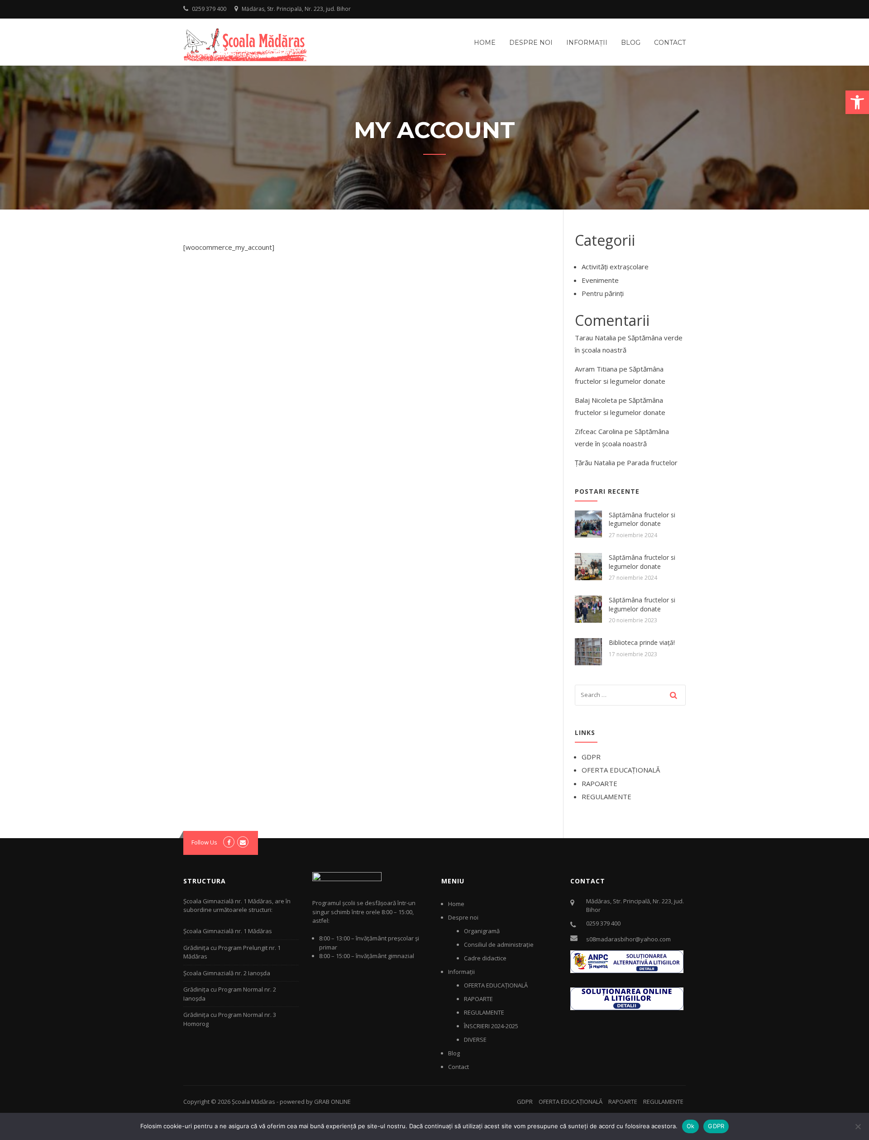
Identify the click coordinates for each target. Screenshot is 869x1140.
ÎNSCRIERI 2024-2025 (491, 1026)
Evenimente (600, 280)
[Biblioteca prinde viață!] (588, 650)
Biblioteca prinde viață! (642, 642)
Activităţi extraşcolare (615, 266)
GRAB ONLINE (332, 1101)
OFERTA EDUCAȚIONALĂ (621, 769)
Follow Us (204, 842)
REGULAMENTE (606, 796)
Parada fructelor (652, 462)
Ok (691, 1126)
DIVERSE (475, 1039)
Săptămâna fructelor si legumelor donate (642, 519)
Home (485, 42)
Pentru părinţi (603, 293)
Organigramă (482, 931)
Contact (670, 42)
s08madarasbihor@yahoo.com (628, 939)
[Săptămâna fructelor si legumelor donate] (588, 523)
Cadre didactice (485, 958)
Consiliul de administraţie (499, 944)
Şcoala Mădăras (253, 1101)
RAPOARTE (599, 783)
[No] (857, 1126)
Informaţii (586, 42)
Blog (630, 42)
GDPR (591, 756)
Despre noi (531, 42)
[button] (857, 102)
